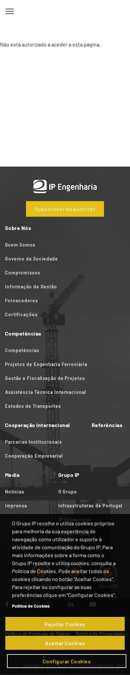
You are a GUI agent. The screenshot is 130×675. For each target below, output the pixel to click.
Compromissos (22, 272)
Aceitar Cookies (65, 643)
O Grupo (67, 491)
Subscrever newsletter (65, 209)
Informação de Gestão (31, 286)
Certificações (21, 314)
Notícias (14, 491)
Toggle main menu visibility (9, 11)
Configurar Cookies (67, 661)
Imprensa (16, 505)
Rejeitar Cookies (65, 624)
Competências (22, 350)
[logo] (65, 11)
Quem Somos (20, 245)
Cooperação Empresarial (34, 456)
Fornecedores (21, 300)
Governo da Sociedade (32, 259)
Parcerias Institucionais (33, 442)
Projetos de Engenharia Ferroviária (46, 364)
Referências (107, 425)
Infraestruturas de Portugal (90, 505)
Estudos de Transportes (33, 406)
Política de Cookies (31, 606)
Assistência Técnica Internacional (45, 392)
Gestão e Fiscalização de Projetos (45, 378)
